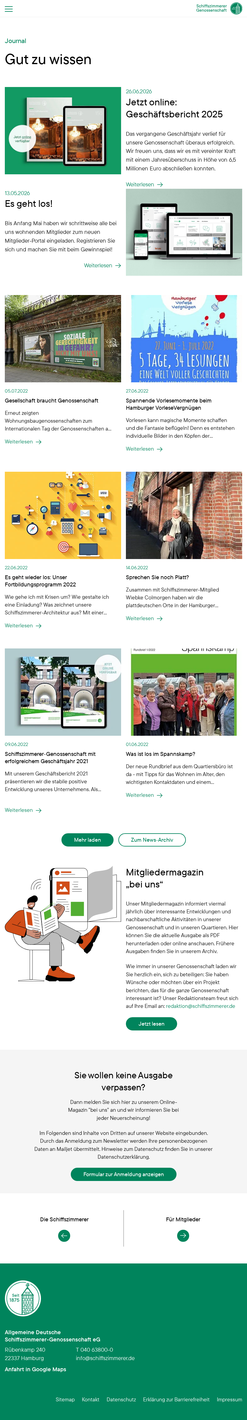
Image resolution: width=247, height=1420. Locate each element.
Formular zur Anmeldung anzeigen (123, 1174)
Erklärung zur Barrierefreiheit (176, 1399)
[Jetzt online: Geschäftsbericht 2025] (63, 129)
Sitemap (65, 1399)
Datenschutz (121, 1399)
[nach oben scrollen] (233, 1406)
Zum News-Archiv (152, 839)
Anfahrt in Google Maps (35, 1369)
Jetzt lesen (151, 1023)
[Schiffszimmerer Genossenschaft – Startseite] (219, 8)
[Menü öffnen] (10, 8)
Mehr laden (87, 839)
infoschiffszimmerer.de (105, 1358)
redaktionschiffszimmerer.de (200, 1005)
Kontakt (90, 1399)
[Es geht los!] (184, 231)
